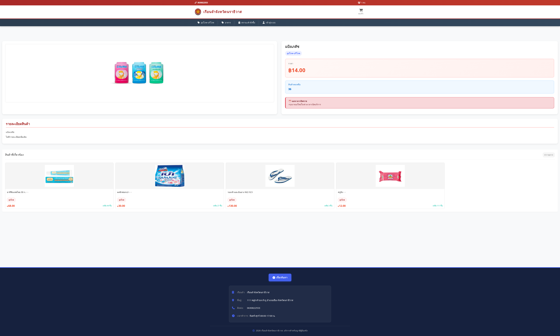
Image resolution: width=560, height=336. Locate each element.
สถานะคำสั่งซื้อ (248, 22)
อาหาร (228, 22)
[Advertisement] (89, 238)
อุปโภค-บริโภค (207, 22)
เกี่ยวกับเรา (281, 277)
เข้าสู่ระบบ (270, 22)
